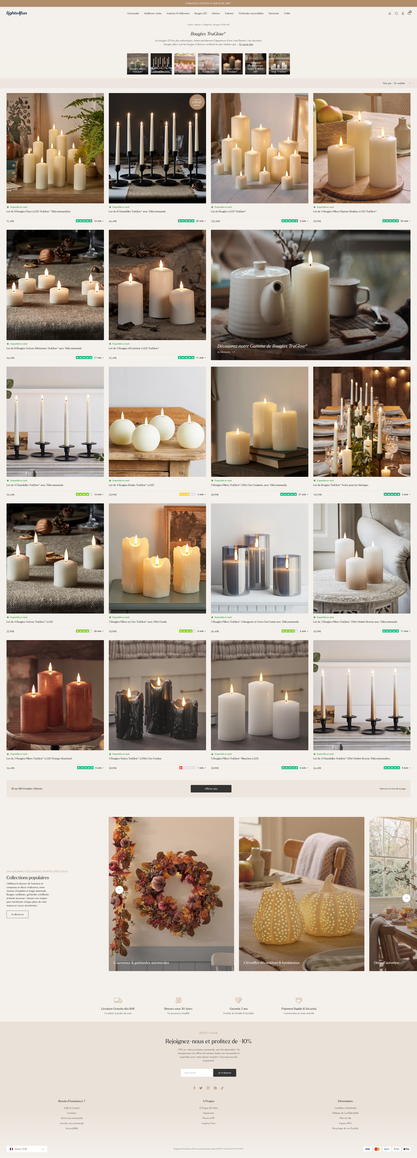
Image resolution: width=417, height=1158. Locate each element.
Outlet (287, 13)
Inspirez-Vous (208, 1123)
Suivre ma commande (72, 1118)
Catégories (207, 24)
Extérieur (229, 13)
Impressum (208, 1112)
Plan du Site (345, 1118)
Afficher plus (211, 788)
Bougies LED (200, 13)
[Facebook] (194, 1088)
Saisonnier (273, 13)
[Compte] (402, 13)
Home (190, 24)
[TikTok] (222, 1088)
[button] (389, 13)
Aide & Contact (71, 1107)
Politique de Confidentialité (345, 1112)
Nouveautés (133, 13)
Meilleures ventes (153, 13)
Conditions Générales (345, 1107)
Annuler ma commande (72, 1123)
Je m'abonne (224, 1072)
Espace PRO (345, 1123)
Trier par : (388, 83)
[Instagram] (208, 1088)
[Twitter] (200, 1088)
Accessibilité (72, 1128)
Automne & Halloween (178, 13)
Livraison (71, 1112)
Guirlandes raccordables (251, 13)
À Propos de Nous (208, 1107)
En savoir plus (246, 44)
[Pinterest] (215, 1088)
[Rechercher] (396, 13)
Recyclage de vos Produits (345, 1128)
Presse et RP (208, 1118)
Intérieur (216, 13)
